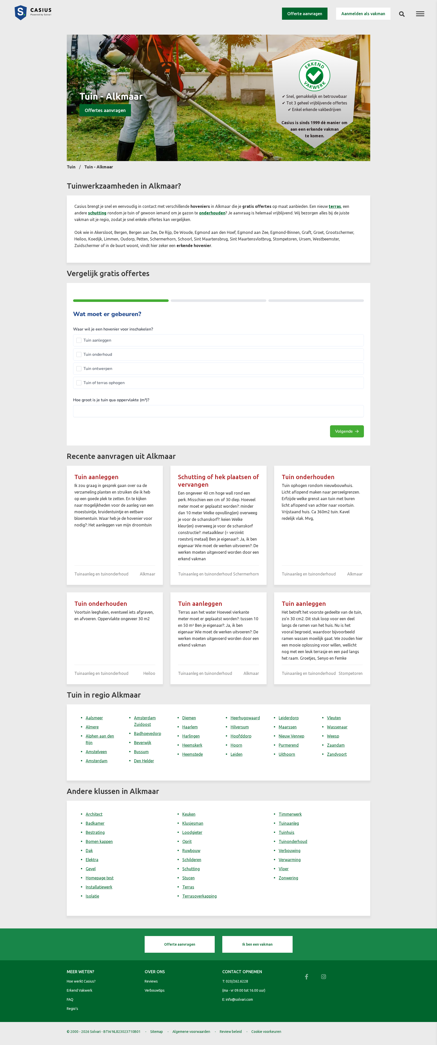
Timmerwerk (290, 814)
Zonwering (288, 878)
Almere (92, 727)
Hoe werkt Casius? (81, 981)
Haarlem (190, 727)
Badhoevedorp (147, 733)
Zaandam (336, 745)
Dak (89, 850)
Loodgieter (192, 832)
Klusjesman (192, 823)
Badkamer (95, 823)
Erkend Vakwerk (79, 990)
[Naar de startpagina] (33, 18)
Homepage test (100, 878)
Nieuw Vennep (291, 736)
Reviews (151, 981)
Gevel (91, 868)
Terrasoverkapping (199, 896)
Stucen (188, 878)
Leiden (237, 754)
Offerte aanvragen (304, 13)
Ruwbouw (191, 850)
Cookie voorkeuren (266, 1032)
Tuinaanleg (289, 823)
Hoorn (236, 745)
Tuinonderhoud (293, 841)
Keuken (188, 814)
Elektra (92, 859)
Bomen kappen (99, 841)
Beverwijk (142, 742)
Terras (188, 887)
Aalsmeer (94, 718)
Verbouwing (289, 850)
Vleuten (334, 718)
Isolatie (92, 896)
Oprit (187, 841)
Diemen (189, 718)
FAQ (70, 999)
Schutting (191, 868)
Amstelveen (96, 751)
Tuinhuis (286, 832)
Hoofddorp (241, 736)
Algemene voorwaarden (191, 1032)
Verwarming (290, 859)
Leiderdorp (289, 718)
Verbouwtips (155, 990)
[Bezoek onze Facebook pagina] (306, 976)
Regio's (72, 1009)
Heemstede (192, 754)
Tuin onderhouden (308, 477)
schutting (97, 213)
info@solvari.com (239, 999)
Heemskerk (192, 745)
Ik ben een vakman (257, 944)
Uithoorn (287, 754)
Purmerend (289, 745)
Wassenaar (337, 727)
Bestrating (95, 832)
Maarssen (288, 727)
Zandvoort (337, 754)
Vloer (284, 868)
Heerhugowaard (245, 718)
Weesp (333, 736)
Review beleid (231, 1032)
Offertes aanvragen (105, 110)
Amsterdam (96, 761)
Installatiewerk (99, 887)
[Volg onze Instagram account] (323, 976)
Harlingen (191, 736)
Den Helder (144, 761)
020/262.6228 (237, 981)
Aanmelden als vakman (363, 13)
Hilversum (240, 727)
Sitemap (156, 1032)
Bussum (141, 751)
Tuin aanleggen (96, 477)
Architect (94, 814)
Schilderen (191, 859)
